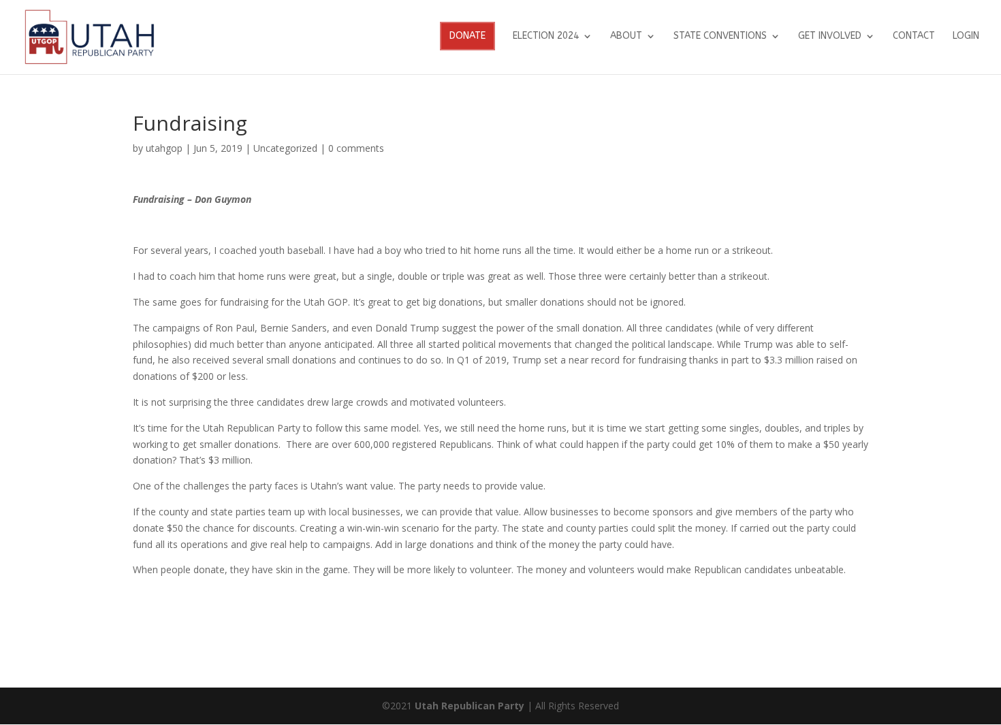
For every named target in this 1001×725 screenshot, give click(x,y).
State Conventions (720, 36)
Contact (914, 36)
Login (966, 36)
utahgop (164, 148)
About (626, 36)
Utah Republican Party (469, 705)
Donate (467, 36)
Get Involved (829, 36)
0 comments (356, 148)
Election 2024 (546, 36)
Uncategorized (285, 148)
